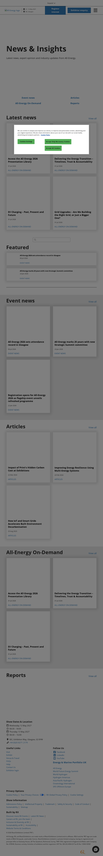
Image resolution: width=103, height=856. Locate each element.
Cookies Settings (26, 141)
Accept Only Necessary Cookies (58, 142)
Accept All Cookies (53, 148)
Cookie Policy (45, 135)
